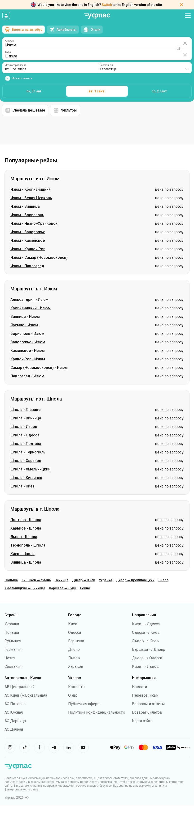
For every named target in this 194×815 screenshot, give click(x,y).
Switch (107, 5)
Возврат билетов (147, 712)
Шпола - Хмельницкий (30, 469)
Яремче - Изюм (24, 325)
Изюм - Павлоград (27, 266)
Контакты (76, 687)
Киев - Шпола (22, 554)
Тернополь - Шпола (27, 545)
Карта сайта (142, 721)
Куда (8, 52)
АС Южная (13, 712)
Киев (72, 624)
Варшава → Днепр (148, 649)
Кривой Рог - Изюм (27, 359)
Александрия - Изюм (29, 299)
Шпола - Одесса (25, 435)
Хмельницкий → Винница (24, 588)
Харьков (75, 666)
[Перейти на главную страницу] (97, 16)
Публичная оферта (84, 704)
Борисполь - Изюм (27, 333)
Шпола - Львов (23, 426)
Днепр (74, 649)
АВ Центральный (19, 687)
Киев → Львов (145, 666)
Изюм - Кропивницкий (30, 189)
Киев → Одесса (146, 624)
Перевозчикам (145, 695)
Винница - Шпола (25, 562)
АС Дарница (15, 721)
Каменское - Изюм (27, 350)
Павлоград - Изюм (27, 376)
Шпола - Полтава (25, 443)
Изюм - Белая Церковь (31, 198)
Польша (11, 580)
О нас (73, 695)
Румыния (12, 641)
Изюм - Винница (25, 206)
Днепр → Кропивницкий (135, 580)
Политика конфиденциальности (96, 712)
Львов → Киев (145, 641)
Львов (163, 580)
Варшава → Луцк (62, 588)
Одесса (74, 632)
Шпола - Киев (22, 486)
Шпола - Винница (25, 418)
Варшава (76, 641)
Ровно (85, 588)
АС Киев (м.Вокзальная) (25, 695)
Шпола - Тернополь (27, 452)
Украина (105, 580)
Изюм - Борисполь (27, 215)
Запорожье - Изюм (27, 342)
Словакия (13, 666)
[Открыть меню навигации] (188, 15)
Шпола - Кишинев (26, 477)
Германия (13, 649)
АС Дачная (13, 729)
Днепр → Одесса (147, 658)
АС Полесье (15, 704)
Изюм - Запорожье (27, 232)
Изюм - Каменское (27, 240)
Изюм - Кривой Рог (27, 249)
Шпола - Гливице (25, 409)
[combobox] (144, 68)
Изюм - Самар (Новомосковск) (39, 257)
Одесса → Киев (146, 632)
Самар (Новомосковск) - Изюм (39, 367)
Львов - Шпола (23, 537)
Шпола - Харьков (25, 460)
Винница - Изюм (25, 316)
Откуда (9, 41)
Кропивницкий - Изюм (30, 308)
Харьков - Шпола (25, 528)
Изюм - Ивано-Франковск (33, 223)
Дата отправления (15, 65)
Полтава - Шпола (25, 519)
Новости (139, 687)
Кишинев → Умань (36, 580)
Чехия (9, 658)
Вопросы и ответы (148, 704)
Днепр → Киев (83, 580)
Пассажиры (106, 65)
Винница (61, 580)
